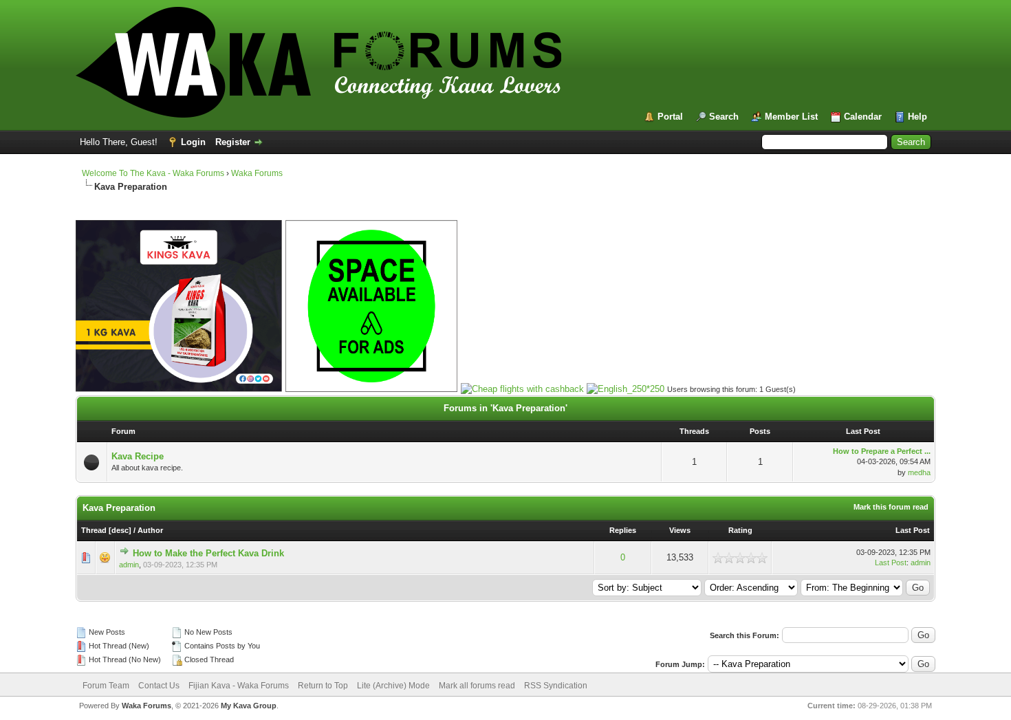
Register (232, 142)
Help (917, 116)
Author (150, 530)
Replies (622, 530)
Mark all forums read (477, 685)
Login (193, 142)
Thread (94, 530)
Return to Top (323, 685)
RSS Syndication (555, 685)
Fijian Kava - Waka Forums (238, 685)
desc (120, 530)
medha (919, 472)
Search (724, 116)
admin (129, 564)
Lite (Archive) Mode (393, 685)
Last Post (912, 530)
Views (680, 530)
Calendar (863, 116)
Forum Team (106, 685)
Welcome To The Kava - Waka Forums (153, 173)
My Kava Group (248, 705)
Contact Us (159, 685)
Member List (791, 116)
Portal (670, 116)
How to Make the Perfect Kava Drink (208, 553)
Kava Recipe (137, 456)
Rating (740, 530)
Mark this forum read (891, 507)
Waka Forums (257, 173)
